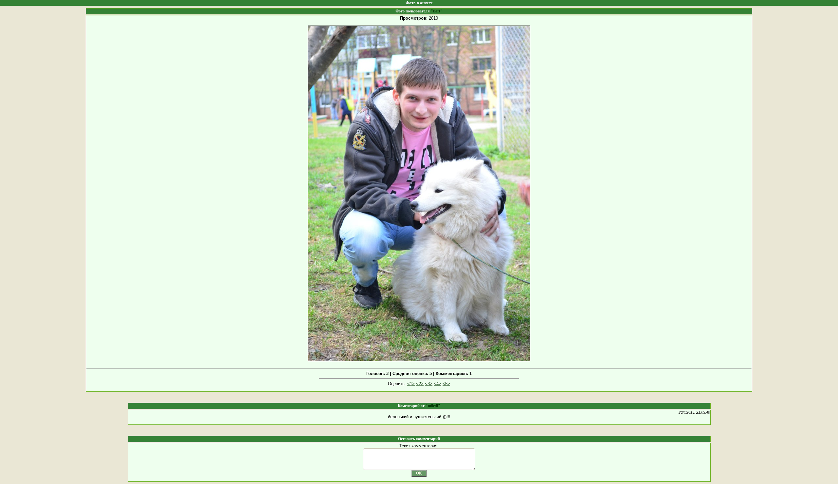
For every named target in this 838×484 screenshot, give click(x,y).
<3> (428, 383)
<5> (446, 383)
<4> (437, 383)
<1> (411, 383)
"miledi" (433, 405)
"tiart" (437, 11)
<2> (420, 383)
